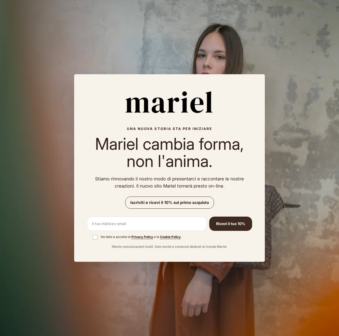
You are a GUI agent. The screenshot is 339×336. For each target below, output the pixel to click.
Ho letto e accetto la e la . (141, 237)
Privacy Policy (142, 237)
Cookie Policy (170, 237)
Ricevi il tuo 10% (230, 223)
